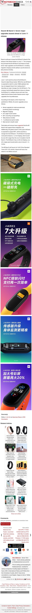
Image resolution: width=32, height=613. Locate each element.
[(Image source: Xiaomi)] (16, 163)
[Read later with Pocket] (27, 549)
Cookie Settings (11, 608)
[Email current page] (20, 553)
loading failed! (4, 592)
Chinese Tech (5, 74)
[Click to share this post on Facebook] (7, 549)
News (16, 5)
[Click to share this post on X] (19, 549)
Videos (23, 5)
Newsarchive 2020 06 (22, 585)
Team (13, 606)
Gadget (12, 74)
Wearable (23, 74)
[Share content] (4, 550)
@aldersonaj (20, 579)
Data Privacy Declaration (23, 606)
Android (24, 72)
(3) (9, 417)
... (30, 5)
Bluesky (28, 579)
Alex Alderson (5, 72)
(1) (6, 417)
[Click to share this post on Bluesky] (15, 549)
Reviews (10, 5)
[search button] (26, 2)
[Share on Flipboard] (11, 552)
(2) (7, 417)
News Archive (13, 585)
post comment (6, 524)
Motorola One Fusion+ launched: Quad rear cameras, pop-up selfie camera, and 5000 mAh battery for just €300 (8, 536)
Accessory (17, 74)
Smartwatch (5, 76)
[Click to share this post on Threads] (11, 549)
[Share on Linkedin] (16, 552)
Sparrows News (17, 417)
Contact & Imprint (6, 606)
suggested (20, 125)
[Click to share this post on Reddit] (23, 549)
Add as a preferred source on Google (17, 545)
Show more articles (16, 513)
